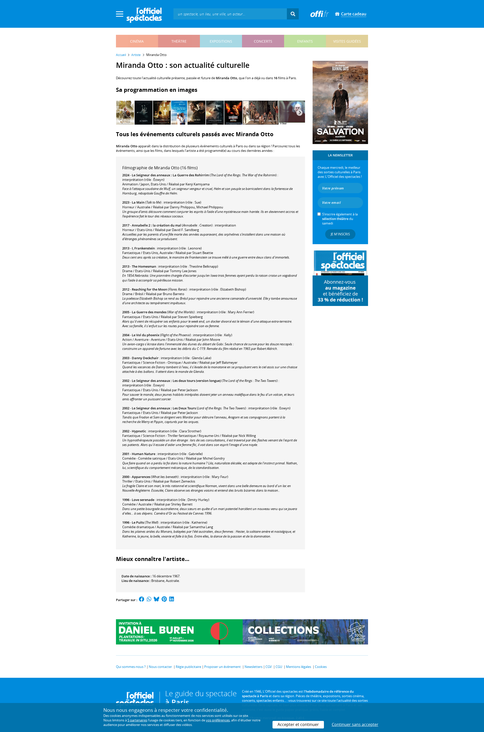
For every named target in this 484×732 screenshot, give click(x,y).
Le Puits (138, 522)
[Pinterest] (164, 600)
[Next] (299, 113)
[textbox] (230, 13)
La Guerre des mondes (149, 312)
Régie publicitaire (188, 666)
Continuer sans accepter (355, 724)
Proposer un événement (222, 666)
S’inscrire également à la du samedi (340, 219)
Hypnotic (139, 431)
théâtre (179, 41)
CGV (268, 666)
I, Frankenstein (143, 248)
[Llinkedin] (171, 600)
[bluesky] (156, 600)
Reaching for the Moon (149, 289)
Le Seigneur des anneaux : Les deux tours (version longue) (176, 380)
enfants (305, 41)
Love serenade (143, 499)
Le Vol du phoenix (145, 335)
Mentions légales (298, 666)
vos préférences (218, 720)
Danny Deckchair (145, 358)
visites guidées (347, 41)
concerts (263, 41)
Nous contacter (160, 666)
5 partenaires (137, 720)
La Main (138, 202)
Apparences (141, 476)
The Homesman (144, 266)
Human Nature (143, 454)
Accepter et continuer (298, 724)
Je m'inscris (340, 234)
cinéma (137, 41)
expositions (221, 41)
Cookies (321, 666)
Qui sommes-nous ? (131, 666)
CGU (279, 666)
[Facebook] (141, 600)
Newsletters (253, 666)
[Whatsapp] (149, 600)
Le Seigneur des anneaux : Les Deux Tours (164, 408)
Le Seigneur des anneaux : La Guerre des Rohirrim (170, 175)
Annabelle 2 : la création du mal (156, 225)
